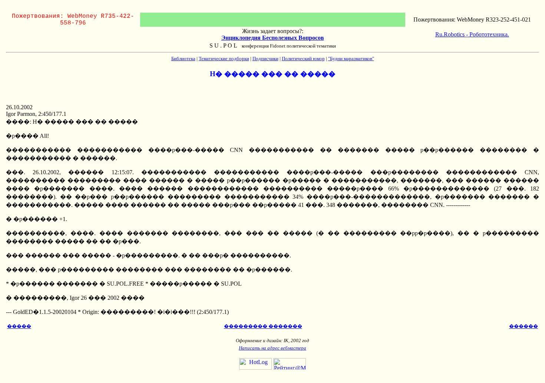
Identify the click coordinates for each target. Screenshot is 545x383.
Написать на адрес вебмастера (272, 348)
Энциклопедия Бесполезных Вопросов (272, 38)
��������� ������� (263, 326)
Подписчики (265, 58)
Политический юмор (303, 58)
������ (523, 326)
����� (19, 326)
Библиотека (183, 58)
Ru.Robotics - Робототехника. (472, 34)
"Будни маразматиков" (351, 58)
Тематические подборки (224, 58)
